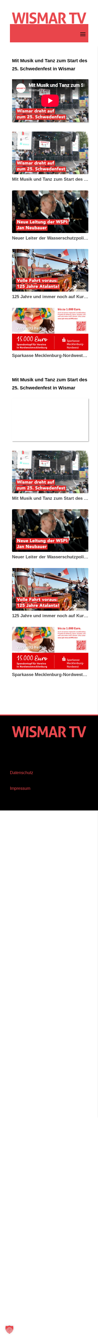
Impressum (20, 788)
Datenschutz (21, 772)
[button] (9, 1329)
